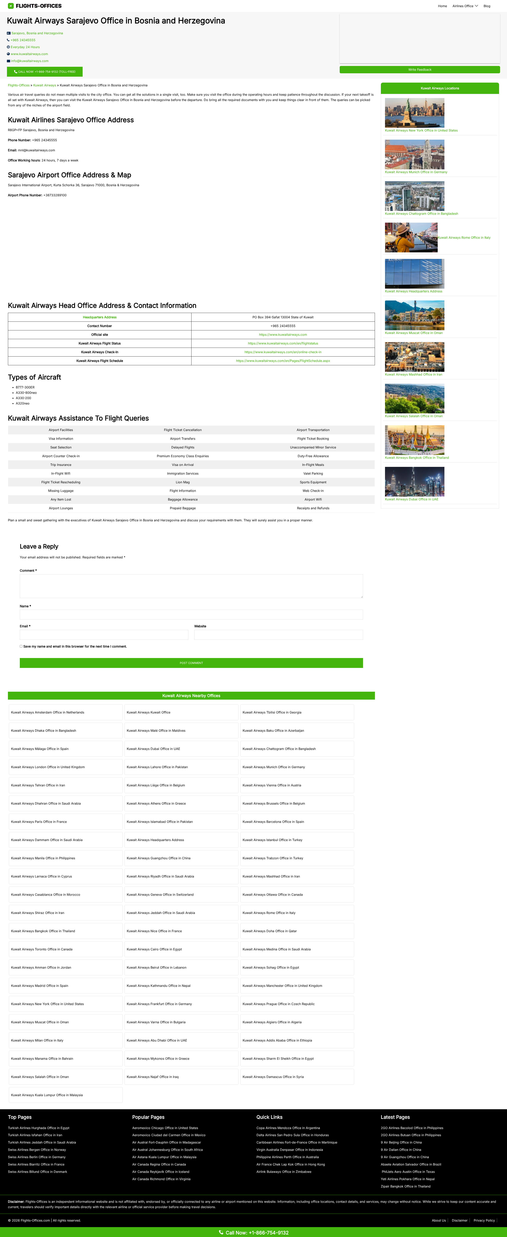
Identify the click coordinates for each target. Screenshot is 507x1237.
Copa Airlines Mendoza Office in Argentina (288, 1128)
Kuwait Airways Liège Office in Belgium (156, 785)
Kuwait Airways (44, 85)
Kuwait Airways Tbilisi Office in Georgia (272, 712)
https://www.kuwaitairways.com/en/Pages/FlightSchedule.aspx (283, 361)
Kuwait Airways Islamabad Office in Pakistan (160, 822)
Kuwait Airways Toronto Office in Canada (41, 949)
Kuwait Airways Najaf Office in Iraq (153, 1077)
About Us (439, 1220)
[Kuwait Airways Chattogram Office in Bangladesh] (414, 196)
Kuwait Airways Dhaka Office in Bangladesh (43, 730)
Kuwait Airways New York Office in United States (47, 1004)
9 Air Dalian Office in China (401, 1150)
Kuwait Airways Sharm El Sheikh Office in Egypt (278, 1059)
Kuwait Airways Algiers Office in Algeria (272, 1022)
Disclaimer (460, 1220)
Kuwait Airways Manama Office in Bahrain (42, 1059)
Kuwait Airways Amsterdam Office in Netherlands (47, 712)
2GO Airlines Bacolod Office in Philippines (412, 1128)
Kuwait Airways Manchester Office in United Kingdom (282, 986)
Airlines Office (463, 6)
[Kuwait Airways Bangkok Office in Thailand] (414, 440)
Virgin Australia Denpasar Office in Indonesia (289, 1150)
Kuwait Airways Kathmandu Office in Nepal (159, 986)
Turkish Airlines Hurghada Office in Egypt (38, 1128)
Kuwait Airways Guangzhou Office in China (159, 858)
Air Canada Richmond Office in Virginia (161, 1179)
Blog (487, 6)
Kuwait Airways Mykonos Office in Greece (158, 1059)
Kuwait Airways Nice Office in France (154, 931)
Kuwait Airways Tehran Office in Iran (38, 785)
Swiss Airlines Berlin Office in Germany (37, 1157)
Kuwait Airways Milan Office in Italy (37, 1040)
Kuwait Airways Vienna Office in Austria (272, 785)
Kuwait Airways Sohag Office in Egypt (271, 967)
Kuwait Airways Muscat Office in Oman (40, 1022)
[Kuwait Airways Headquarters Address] (414, 274)
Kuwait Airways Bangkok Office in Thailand (43, 931)
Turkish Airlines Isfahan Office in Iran (35, 1135)
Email (25, 626)
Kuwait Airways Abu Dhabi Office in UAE (157, 1040)
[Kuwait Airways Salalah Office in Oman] (414, 398)
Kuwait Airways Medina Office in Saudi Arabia (277, 949)
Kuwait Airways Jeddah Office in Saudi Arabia (161, 913)
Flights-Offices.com (35, 1220)
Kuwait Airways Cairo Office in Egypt (154, 949)
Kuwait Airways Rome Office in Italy (269, 913)
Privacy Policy (484, 1220)
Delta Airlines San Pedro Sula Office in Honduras (292, 1135)
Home (442, 6)
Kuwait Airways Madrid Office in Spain (39, 986)
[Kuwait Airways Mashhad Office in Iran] (414, 357)
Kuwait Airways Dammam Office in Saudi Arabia (47, 840)
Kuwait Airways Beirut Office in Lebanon (156, 967)
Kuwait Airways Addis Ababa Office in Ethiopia (277, 1040)
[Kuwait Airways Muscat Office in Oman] (414, 315)
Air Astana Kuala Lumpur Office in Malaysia (164, 1157)
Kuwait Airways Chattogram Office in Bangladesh (279, 749)
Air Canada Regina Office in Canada (159, 1164)
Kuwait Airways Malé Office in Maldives (156, 730)
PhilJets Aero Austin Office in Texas (408, 1172)
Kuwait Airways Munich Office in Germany (274, 767)
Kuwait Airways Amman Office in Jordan (41, 967)
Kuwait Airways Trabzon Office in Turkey (273, 858)
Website (200, 626)
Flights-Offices (19, 85)
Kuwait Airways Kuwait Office (148, 712)
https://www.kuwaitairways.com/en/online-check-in (283, 352)
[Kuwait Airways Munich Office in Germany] (414, 154)
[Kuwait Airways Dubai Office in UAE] (414, 482)
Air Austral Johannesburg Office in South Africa (167, 1150)
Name (25, 606)
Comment (28, 570)
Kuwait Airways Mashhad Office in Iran (271, 876)
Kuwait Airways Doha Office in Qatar (270, 931)
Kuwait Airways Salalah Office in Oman (40, 1077)
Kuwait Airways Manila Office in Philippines (43, 858)
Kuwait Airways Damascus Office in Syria (273, 1077)
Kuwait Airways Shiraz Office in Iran (37, 913)
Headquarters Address (99, 317)
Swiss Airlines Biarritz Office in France (36, 1164)
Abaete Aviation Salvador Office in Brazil (411, 1164)
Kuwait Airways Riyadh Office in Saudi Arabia (160, 876)
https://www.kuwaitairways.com (283, 335)
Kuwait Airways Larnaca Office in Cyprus (41, 876)
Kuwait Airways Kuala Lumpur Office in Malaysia (47, 1095)
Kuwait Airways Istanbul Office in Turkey (272, 840)
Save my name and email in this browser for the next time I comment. (75, 646)
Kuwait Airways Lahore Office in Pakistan (157, 767)
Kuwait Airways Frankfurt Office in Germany (159, 1004)
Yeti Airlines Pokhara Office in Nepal (408, 1179)
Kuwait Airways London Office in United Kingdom (48, 767)
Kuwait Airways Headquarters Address (155, 840)
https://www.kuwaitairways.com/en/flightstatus (283, 343)
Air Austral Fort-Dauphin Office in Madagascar (166, 1142)
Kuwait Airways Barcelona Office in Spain (273, 822)
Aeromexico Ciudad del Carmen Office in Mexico (169, 1135)
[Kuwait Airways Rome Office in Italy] (411, 237)
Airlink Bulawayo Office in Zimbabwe (283, 1172)
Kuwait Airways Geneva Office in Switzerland (160, 895)
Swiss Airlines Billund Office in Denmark (37, 1172)
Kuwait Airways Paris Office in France (39, 822)
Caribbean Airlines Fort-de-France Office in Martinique (296, 1142)
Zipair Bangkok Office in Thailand (406, 1186)
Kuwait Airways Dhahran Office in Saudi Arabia (46, 803)
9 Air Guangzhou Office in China (405, 1157)
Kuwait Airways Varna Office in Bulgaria (156, 1022)
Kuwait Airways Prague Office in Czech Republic (279, 1004)
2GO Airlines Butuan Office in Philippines (411, 1135)
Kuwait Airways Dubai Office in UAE (153, 749)
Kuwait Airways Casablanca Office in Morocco (45, 895)
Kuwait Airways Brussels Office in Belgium (274, 803)
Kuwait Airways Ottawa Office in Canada (273, 895)
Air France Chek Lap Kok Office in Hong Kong (290, 1164)
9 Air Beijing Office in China (401, 1142)
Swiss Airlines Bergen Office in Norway (37, 1150)
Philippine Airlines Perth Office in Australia (287, 1157)
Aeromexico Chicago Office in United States (165, 1128)
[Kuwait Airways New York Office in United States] (414, 113)
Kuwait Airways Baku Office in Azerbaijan (273, 730)
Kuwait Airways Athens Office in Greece (156, 803)
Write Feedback (420, 70)
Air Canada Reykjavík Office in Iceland (160, 1172)
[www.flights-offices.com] (35, 6)
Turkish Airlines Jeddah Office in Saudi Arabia (42, 1142)
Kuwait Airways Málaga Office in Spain (40, 749)
